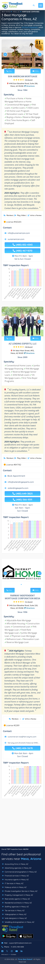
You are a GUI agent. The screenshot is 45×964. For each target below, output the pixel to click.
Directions (30, 86)
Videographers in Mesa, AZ (15, 914)
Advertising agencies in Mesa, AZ (17, 868)
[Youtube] (17, 951)
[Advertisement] (22, 823)
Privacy (5, 954)
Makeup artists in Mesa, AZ (15, 887)
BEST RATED (6, 12)
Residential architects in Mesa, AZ (18, 903)
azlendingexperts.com (18, 488)
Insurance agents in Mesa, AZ (16, 879)
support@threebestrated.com (20, 943)
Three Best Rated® (25, 959)
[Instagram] (12, 951)
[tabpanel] (22, 55)
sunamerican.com (16, 239)
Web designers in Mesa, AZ (15, 918)
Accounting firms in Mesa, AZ (16, 864)
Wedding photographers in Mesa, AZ (19, 922)
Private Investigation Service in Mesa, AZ (20, 891)
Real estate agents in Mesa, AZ (17, 899)
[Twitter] (7, 951)
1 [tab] (18, 65)
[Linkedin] (21, 951)
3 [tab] (22, 65)
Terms (13, 954)
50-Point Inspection (30, 27)
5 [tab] (26, 65)
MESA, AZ (16, 12)
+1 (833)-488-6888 (17, 947)
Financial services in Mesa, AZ (16, 876)
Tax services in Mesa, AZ (14, 910)
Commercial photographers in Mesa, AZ (20, 872)
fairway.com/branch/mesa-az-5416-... (23, 743)
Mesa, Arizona (31, 859)
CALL (10, 71)
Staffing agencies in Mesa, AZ (16, 906)
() (29, 80)
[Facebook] (2, 951)
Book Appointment (16, 476)
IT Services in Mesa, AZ (13, 883)
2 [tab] (20, 65)
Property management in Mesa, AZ (18, 895)
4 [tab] (24, 65)
